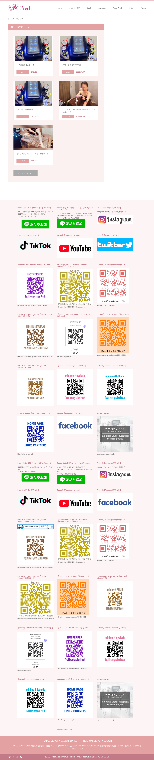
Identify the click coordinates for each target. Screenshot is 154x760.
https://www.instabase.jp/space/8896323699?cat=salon (35, 357)
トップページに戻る (25, 173)
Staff (89, 8)
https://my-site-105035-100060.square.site (71, 562)
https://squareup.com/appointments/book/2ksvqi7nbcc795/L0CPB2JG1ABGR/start (44, 619)
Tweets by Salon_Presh (65, 729)
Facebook (13, 756)
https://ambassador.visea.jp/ (106, 454)
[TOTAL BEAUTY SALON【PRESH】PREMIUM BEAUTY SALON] (32, 7)
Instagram (17, 756)
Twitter (9, 756)
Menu (60, 8)
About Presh (117, 8)
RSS (20, 756)
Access (143, 8)
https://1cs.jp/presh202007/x (106, 305)
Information (101, 8)
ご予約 (131, 8)
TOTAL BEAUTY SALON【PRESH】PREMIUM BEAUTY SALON (77, 740)
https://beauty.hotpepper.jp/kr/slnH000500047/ (72, 668)
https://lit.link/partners (64, 357)
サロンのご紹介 (74, 8)
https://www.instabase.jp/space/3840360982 (111, 355)
